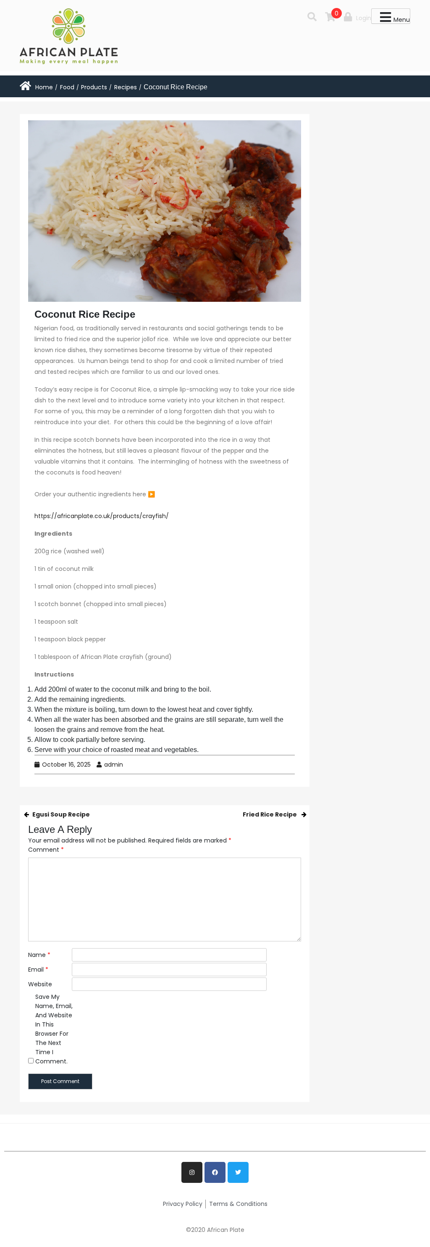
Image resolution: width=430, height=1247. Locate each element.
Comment (46, 849)
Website (40, 984)
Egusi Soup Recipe (61, 814)
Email (38, 969)
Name (39, 955)
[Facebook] (215, 1172)
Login (363, 18)
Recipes (125, 87)
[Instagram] (191, 1172)
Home (44, 87)
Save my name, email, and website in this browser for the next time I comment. (54, 1029)
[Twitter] (238, 1172)
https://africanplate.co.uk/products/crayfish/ (101, 516)
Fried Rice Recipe (270, 814)
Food (67, 87)
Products (94, 87)
